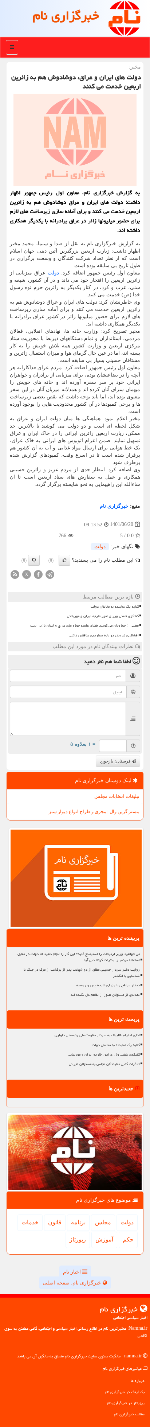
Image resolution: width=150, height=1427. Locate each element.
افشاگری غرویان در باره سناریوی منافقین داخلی (104, 635)
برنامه (78, 1222)
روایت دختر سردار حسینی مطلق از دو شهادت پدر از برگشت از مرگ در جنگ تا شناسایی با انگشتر (82, 972)
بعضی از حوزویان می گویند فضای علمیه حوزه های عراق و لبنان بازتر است (84, 625)
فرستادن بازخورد (116, 761)
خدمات (30, 1222)
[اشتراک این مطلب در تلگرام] (50, 574)
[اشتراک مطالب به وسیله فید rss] (15, 574)
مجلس (103, 1222)
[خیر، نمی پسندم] (34, 560)
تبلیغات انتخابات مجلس (116, 796)
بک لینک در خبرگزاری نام (125, 1392)
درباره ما (138, 1380)
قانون (55, 1222)
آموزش (104, 1239)
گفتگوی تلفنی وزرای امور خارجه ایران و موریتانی (103, 616)
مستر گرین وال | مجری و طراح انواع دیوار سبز (94, 811)
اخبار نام (72, 1272)
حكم (128, 1239)
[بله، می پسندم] (64, 560)
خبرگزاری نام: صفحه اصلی (73, 1283)
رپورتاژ (78, 1239)
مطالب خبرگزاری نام (129, 1414)
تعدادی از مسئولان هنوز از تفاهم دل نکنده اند (105, 994)
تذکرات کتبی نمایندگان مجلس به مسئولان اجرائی (104, 1064)
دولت (53, 273)
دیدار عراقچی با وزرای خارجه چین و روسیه (108, 985)
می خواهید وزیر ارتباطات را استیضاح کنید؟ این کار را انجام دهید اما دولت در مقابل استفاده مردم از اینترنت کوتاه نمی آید (78, 957)
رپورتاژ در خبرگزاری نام (126, 1403)
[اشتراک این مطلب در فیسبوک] (38, 574)
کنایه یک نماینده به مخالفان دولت (115, 606)
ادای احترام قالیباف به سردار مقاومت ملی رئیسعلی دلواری (97, 1035)
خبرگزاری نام (66, 15)
